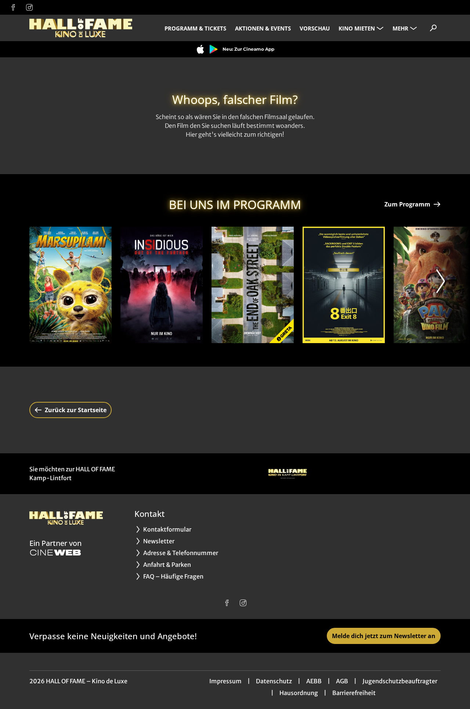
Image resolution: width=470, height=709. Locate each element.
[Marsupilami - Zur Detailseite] (70, 285)
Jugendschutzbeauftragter (399, 681)
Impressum (225, 681)
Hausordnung (298, 693)
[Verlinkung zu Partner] (287, 473)
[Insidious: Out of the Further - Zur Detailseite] (161, 285)
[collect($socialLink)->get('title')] (13, 7)
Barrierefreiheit (354, 693)
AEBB (314, 681)
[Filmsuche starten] (433, 28)
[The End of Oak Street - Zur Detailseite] (253, 285)
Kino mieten (357, 28)
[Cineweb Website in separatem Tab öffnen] (55, 552)
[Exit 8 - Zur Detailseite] (344, 285)
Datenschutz (274, 681)
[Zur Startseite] (80, 28)
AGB (342, 681)
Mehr (400, 28)
